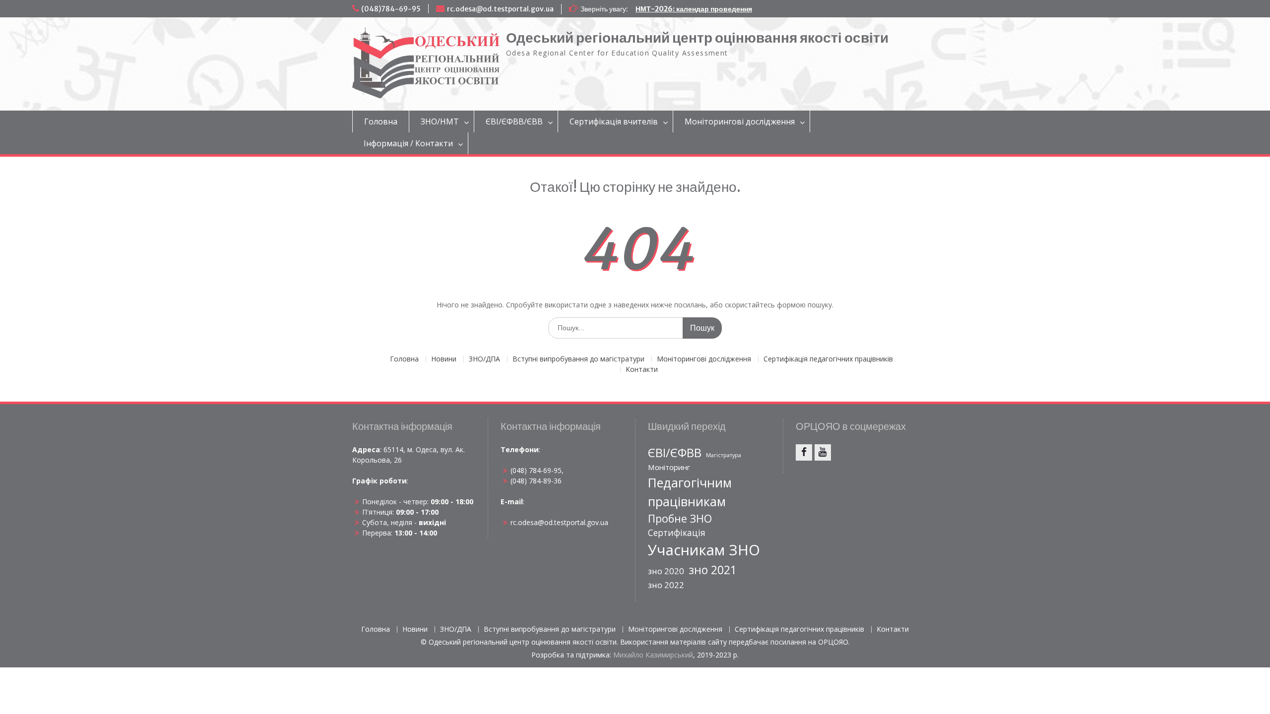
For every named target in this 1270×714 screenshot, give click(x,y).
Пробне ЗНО (680, 518)
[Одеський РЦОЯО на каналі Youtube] (823, 452)
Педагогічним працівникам (690, 492)
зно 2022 (666, 585)
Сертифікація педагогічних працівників (828, 359)
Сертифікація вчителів (614, 121)
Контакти (642, 369)
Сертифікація (676, 532)
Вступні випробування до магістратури (578, 359)
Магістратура (723, 455)
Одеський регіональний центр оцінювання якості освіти (697, 38)
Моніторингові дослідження (740, 121)
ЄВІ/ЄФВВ (674, 453)
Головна (380, 121)
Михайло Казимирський (653, 654)
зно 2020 (666, 571)
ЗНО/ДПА (484, 359)
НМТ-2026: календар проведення (693, 8)
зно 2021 (713, 570)
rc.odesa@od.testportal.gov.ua (500, 8)
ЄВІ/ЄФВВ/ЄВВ (514, 121)
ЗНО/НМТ (440, 121)
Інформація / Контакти (408, 143)
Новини (443, 359)
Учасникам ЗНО (704, 550)
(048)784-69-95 (391, 8)
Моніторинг (669, 467)
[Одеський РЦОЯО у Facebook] (804, 452)
